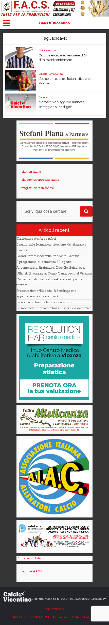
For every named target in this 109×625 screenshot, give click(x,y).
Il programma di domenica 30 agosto (43, 262)
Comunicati (59, 617)
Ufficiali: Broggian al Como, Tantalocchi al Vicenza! (54, 274)
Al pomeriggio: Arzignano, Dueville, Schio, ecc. (50, 268)
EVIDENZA (56, 74)
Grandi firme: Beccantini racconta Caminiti (48, 256)
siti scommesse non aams (40, 180)
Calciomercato (47, 50)
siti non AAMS (32, 571)
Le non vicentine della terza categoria (44, 302)
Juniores (44, 97)
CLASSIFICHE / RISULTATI (30, 617)
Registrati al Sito (28, 558)
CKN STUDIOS (54, 609)
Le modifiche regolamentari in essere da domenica (54, 308)
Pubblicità (91, 617)
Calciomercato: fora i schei (36, 239)
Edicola (43, 74)
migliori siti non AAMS (38, 188)
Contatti (76, 617)
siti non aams (31, 172)
